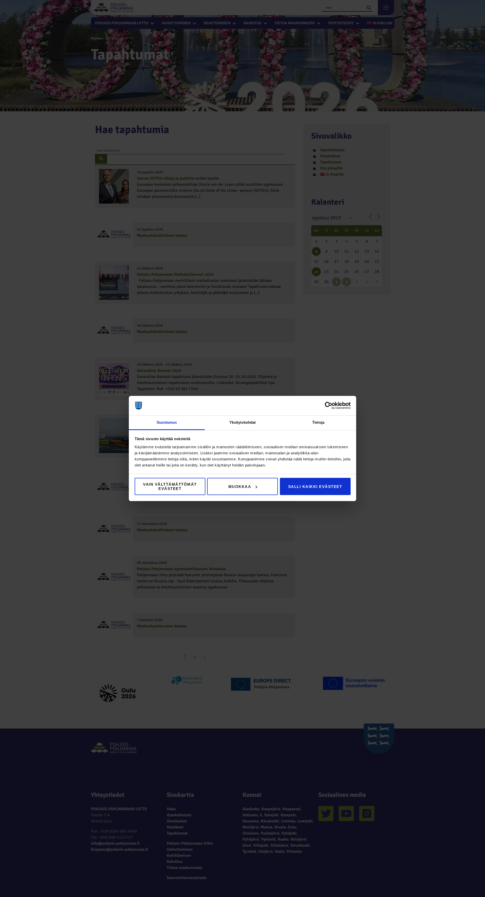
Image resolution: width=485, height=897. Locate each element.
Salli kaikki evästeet (315, 486)
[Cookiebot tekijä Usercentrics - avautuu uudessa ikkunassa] (328, 406)
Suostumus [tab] (167, 422)
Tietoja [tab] (318, 422)
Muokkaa (239, 486)
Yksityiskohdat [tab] (242, 422)
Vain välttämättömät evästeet (170, 486)
